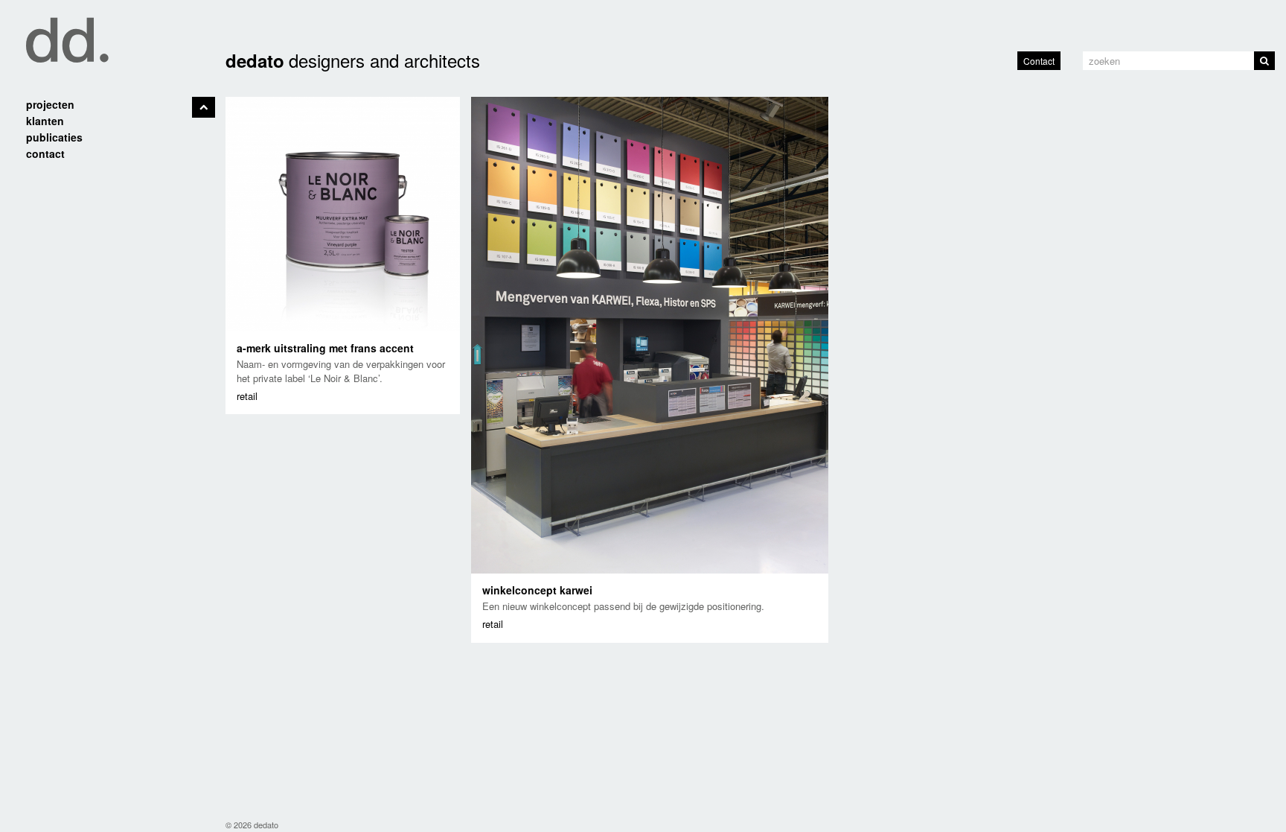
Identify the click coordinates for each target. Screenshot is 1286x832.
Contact (1039, 60)
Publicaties (54, 137)
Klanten (45, 120)
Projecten (50, 104)
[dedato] (107, 31)
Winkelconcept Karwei (537, 589)
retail (247, 396)
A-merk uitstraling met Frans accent (325, 347)
